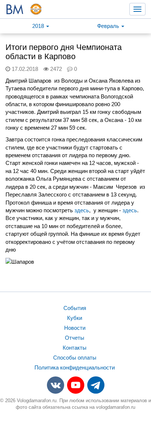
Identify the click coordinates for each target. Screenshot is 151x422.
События (74, 308)
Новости (74, 328)
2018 (38, 26)
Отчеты (74, 338)
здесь (81, 210)
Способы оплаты (74, 357)
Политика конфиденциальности (74, 367)
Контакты (74, 348)
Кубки (74, 318)
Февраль (109, 26)
